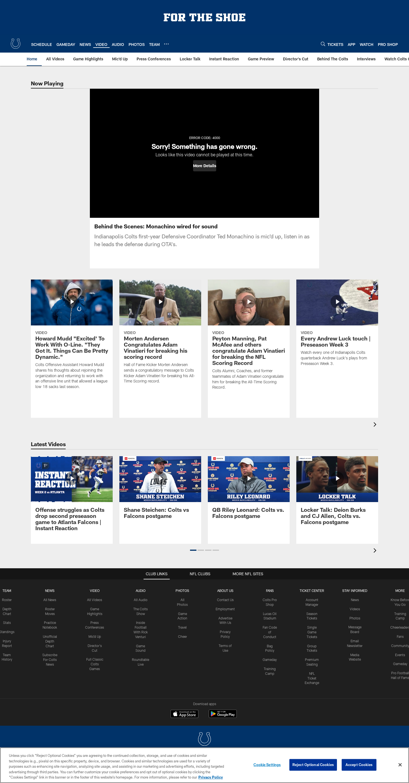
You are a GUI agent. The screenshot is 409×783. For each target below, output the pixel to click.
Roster (7, 600)
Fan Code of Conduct (270, 632)
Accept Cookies (359, 764)
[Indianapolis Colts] (204, 739)
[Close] (400, 765)
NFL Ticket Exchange (312, 678)
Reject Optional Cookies (313, 764)
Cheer (182, 636)
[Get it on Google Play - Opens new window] (223, 716)
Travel (182, 627)
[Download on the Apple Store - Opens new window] (184, 714)
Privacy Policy (210, 777)
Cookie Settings (267, 764)
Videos (355, 609)
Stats (7, 622)
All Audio (140, 600)
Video (95, 590)
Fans (400, 636)
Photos (182, 590)
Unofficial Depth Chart (50, 641)
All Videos (94, 600)
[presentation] (376, 425)
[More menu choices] (166, 44)
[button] (204, 165)
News (50, 590)
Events (400, 655)
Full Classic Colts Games (94, 664)
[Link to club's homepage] (15, 43)
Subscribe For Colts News (49, 659)
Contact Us (225, 600)
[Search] (323, 44)
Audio (141, 590)
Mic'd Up (94, 636)
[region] (204, 765)
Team (7, 590)
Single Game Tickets (312, 632)
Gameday (270, 659)
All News (49, 600)
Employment (225, 609)
